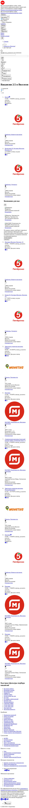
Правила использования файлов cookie (11, 13)
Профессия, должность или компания (11, 52)
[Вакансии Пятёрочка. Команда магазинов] (16, 120)
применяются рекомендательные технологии (14, 789)
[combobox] (8, 54)
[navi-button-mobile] (2, 38)
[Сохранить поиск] (2, 58)
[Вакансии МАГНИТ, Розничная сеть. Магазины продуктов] (16, 411)
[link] (3, 29)
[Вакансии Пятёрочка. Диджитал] (16, 170)
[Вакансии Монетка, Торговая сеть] (16, 367)
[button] (2, 33)
